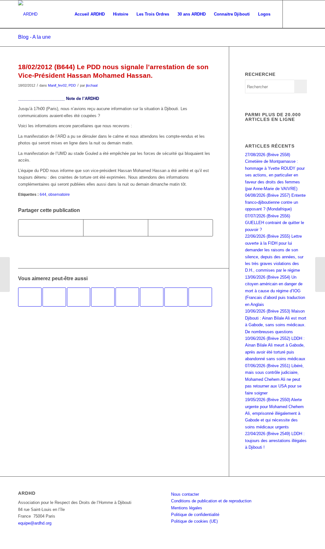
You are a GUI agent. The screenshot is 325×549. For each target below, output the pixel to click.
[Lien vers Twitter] (302, 14)
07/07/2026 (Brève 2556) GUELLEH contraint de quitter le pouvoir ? (274, 223)
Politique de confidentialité (195, 514)
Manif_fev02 (57, 85)
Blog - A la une (34, 37)
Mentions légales (186, 508)
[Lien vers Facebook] (292, 14)
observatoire (59, 194)
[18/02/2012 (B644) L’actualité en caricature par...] (5, 274)
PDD (72, 85)
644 (43, 194)
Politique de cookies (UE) (194, 521)
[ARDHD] (27, 14)
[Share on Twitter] (180, 228)
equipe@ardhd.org (34, 523)
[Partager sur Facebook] (50, 228)
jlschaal (91, 85)
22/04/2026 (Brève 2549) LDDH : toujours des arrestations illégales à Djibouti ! (276, 440)
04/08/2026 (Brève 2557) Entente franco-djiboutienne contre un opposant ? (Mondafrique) (275, 202)
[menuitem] (89, 14)
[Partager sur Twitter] (115, 228)
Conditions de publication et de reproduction (211, 501)
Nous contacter (185, 494)
